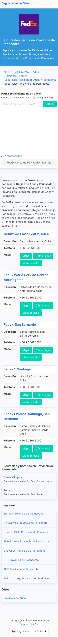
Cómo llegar (43, 256)
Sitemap (25, 624)
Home (5, 72)
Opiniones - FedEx (16, 75)
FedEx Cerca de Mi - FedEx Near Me (29, 162)
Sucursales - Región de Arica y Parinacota (30, 79)
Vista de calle (31, 263)
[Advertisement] (29, 130)
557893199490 (13, 156)
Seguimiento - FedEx (26, 72)
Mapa (26, 256)
